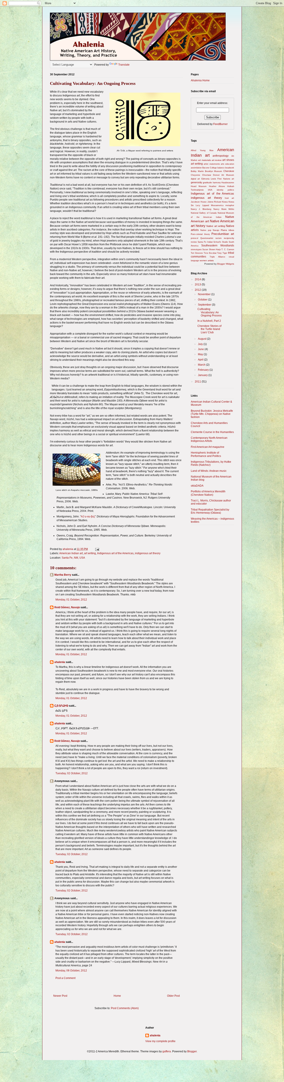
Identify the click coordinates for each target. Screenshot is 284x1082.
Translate (124, 64)
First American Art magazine (207, 446)
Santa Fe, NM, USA (73, 557)
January (203, 375)
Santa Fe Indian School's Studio (213, 242)
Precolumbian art (222, 234)
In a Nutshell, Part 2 (209, 320)
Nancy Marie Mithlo (223, 209)
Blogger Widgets (225, 264)
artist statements (212, 164)
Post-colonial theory (200, 234)
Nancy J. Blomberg (201, 209)
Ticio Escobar (210, 253)
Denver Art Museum (223, 175)
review (194, 242)
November (204, 294)
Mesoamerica (217, 205)
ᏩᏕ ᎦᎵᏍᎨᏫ (61, 705)
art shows (228, 160)
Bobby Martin (197, 171)
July (200, 344)
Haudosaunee (227, 182)
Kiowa (225, 202)
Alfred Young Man (202, 150)
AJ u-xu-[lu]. (88, 516)
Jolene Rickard (214, 202)
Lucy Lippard (202, 205)
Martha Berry (62, 574)
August (202, 338)
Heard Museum (199, 186)
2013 (198, 284)
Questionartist (206, 238)
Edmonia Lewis (208, 179)
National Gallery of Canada (204, 213)
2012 (198, 289)
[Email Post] (97, 549)
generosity (196, 182)
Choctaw (206, 175)
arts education (227, 164)
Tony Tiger (222, 253)
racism (218, 238)
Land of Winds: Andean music (209, 470)
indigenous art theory (147, 553)
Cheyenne (195, 175)
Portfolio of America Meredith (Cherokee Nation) (208, 493)
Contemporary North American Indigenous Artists (209, 439)
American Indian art (71, 553)
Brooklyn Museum (213, 171)
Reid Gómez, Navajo (67, 607)
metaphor (229, 205)
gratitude (207, 182)
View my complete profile (160, 1041)
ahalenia (59, 662)
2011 (198, 381)
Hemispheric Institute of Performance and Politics (206, 454)
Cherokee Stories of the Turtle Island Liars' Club (209, 329)
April (201, 359)
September (205, 304)
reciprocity (229, 238)
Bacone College (209, 168)
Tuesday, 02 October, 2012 (71, 773)
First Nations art (225, 179)
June (201, 349)
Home (117, 995)
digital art (195, 179)
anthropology (221, 155)
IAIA (210, 190)
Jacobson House (199, 202)
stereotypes (196, 249)
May (201, 354)
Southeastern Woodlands (217, 245)
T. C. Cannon (227, 249)
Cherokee (228, 171)
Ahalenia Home (200, 80)
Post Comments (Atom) (125, 1008)
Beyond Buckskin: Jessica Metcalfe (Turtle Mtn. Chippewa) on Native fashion (212, 414)
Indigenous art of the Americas (115, 553)
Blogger (192, 1051)
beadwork (229, 168)
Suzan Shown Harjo (211, 249)
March (202, 364)
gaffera (166, 1051)
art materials (204, 160)
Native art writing (215, 226)
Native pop (205, 230)
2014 (198, 279)
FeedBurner (220, 124)
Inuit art (229, 198)
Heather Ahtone (217, 186)
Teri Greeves (197, 253)
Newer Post (60, 995)
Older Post (173, 995)
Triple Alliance (217, 257)
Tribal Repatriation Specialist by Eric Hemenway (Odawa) (210, 511)
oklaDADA (197, 485)
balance (221, 168)
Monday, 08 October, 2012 (71, 970)
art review (217, 160)
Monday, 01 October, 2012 (71, 599)
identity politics (225, 190)
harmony (217, 182)
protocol (194, 238)
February (203, 369)
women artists (207, 260)
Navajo (216, 230)
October (203, 299)
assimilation (196, 168)
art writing (90, 553)
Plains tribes (227, 230)
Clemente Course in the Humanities (212, 432)
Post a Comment (65, 978)
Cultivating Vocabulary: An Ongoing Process (209, 312)
